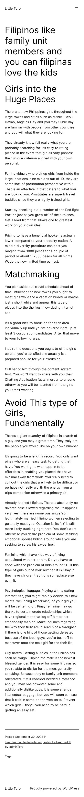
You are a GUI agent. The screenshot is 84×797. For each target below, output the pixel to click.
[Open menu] (76, 8)
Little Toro (13, 8)
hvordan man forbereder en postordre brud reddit (38, 742)
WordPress (71, 788)
